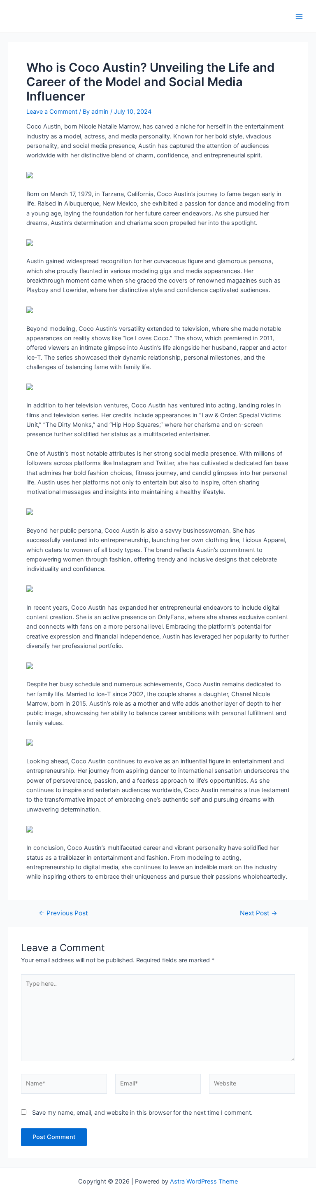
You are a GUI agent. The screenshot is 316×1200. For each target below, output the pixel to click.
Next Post (258, 913)
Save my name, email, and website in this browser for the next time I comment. (142, 1112)
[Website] (252, 1085)
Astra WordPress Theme (204, 1181)
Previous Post (63, 913)
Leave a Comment (51, 111)
